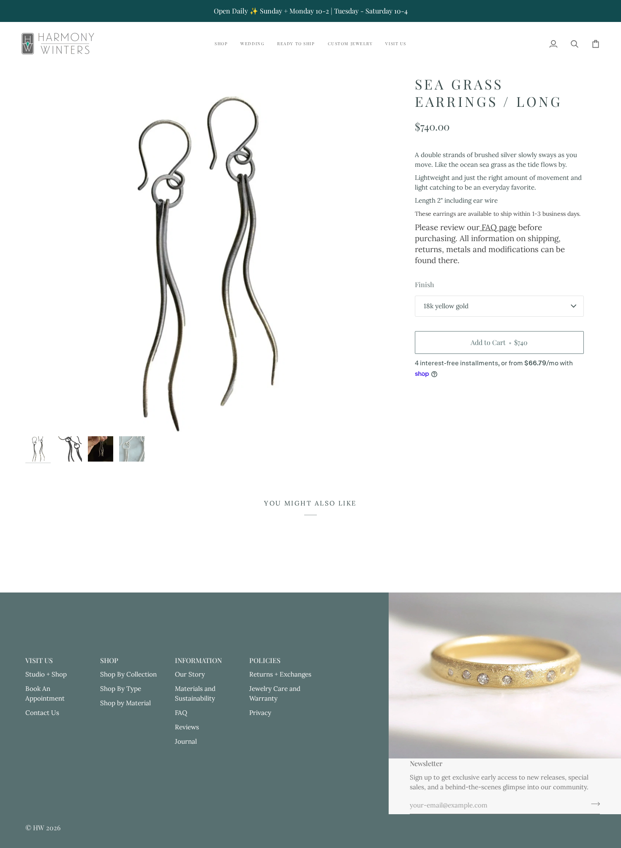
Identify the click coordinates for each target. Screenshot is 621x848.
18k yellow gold (446, 306)
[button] (221, 43)
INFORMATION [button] (198, 660)
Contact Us (42, 713)
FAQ (181, 713)
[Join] (593, 804)
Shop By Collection (128, 674)
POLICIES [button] (265, 660)
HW (38, 827)
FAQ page (497, 227)
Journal (186, 741)
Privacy (260, 713)
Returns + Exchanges (280, 674)
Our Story (190, 674)
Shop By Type (120, 689)
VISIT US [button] (39, 660)
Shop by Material (125, 703)
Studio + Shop (46, 674)
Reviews (187, 727)
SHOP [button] (109, 660)
